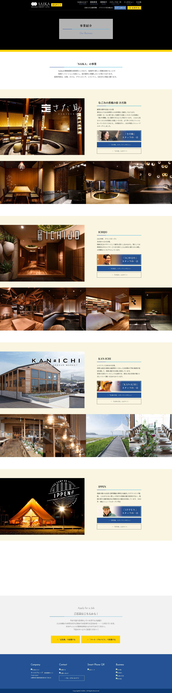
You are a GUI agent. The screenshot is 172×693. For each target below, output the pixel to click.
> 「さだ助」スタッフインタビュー (119, 145)
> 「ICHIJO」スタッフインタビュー (119, 269)
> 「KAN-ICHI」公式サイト (120, 401)
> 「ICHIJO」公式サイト (120, 275)
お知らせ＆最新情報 (90, 8)
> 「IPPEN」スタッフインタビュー (119, 520)
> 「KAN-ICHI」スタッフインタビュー (119, 395)
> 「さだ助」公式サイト (120, 151)
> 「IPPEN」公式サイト (120, 527)
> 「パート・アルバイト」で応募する (101, 639)
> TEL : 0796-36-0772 (72, 678)
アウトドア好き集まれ (106, 8)
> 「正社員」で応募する (66, 639)
